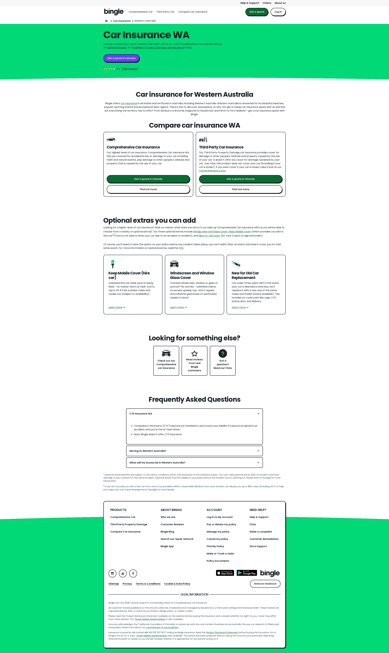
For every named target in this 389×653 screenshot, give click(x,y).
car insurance (129, 103)
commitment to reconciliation (162, 627)
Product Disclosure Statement (222, 632)
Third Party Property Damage (128, 524)
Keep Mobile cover (240, 231)
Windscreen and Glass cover (210, 231)
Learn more (115, 307)
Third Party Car (165, 12)
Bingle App (167, 546)
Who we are (168, 517)
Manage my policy (218, 531)
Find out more (148, 189)
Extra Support (258, 546)
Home (113, 12)
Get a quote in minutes (121, 58)
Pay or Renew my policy (221, 524)
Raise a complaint (261, 531)
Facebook (133, 573)
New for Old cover (209, 236)
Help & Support (249, 3)
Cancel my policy (217, 539)
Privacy (127, 583)
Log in (278, 12)
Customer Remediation (264, 539)
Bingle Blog (167, 531)
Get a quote (256, 12)
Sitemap (113, 583)
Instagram (112, 573)
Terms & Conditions (148, 583)
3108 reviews (129, 69)
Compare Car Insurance (192, 12)
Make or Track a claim (220, 553)
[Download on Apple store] (225, 573)
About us (280, 3)
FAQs (253, 524)
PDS (181, 248)
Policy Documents (218, 561)
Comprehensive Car (141, 12)
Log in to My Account (220, 517)
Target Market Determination (150, 619)
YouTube (123, 573)
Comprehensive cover (212, 170)
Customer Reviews (172, 524)
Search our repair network (177, 539)
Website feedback (265, 583)
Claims (267, 3)
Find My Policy (215, 546)
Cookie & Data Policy (177, 583)
